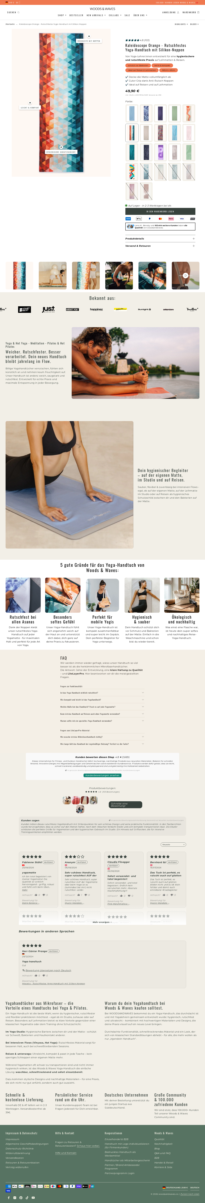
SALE (127, 15)
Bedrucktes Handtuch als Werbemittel (120, 1154)
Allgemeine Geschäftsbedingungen (27, 1143)
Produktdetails (134, 238)
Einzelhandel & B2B (116, 1139)
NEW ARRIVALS (95, 15)
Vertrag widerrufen (17, 1167)
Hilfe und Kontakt (66, 1152)
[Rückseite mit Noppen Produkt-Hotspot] (89, 36)
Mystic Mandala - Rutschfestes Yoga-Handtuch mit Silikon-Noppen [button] (76, 903)
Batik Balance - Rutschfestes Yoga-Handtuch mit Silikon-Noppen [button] (34, 903)
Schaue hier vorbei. (88, 1145)
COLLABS (114, 15)
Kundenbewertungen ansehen (102, 775)
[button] (132, 40)
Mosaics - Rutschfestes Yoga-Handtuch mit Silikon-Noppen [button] (53, 983)
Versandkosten (15, 1157)
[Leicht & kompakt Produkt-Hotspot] (30, 103)
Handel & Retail (163, 1162)
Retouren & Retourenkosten (23, 1162)
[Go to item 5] (80, 809)
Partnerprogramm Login (119, 1173)
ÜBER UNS (139, 15)
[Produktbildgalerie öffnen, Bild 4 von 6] (119, 275)
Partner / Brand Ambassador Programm (122, 1166)
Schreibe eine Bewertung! (119, 804)
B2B (156, 1157)
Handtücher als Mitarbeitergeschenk (127, 1160)
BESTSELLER (76, 15)
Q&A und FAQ (162, 1153)
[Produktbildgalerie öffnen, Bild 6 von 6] (185, 275)
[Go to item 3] (85, 800)
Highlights (180, 24)
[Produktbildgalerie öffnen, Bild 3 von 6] (86, 275)
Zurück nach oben (189, 1194)
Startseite (10, 24)
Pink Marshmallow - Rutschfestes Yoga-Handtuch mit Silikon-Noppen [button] (119, 904)
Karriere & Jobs (163, 1167)
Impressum (12, 1139)
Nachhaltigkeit (163, 1143)
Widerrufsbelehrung (18, 1153)
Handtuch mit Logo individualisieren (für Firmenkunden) (127, 1145)
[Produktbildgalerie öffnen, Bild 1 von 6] (19, 275)
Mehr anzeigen (101, 922)
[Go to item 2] (76, 800)
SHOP (61, 15)
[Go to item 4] (94, 800)
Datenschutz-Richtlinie (20, 1148)
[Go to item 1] (67, 800)
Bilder (193, 24)
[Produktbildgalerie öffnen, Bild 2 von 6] (52, 275)
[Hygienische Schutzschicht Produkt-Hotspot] (61, 147)
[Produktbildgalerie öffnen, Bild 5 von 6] (152, 275)
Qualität (159, 1139)
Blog (157, 1148)
